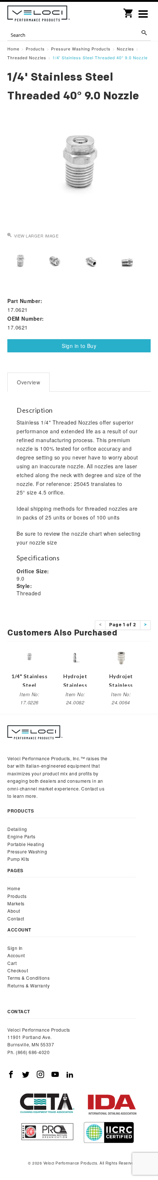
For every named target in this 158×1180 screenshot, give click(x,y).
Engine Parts (21, 836)
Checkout (17, 970)
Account (16, 955)
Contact (15, 918)
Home (13, 888)
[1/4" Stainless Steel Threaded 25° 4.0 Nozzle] (29, 656)
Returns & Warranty (28, 985)
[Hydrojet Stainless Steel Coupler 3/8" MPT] (121, 656)
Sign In (15, 948)
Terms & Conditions (28, 978)
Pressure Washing (27, 851)
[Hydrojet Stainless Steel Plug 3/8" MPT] (75, 656)
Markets (16, 903)
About (13, 911)
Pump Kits (18, 859)
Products (16, 896)
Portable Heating (25, 844)
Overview (28, 382)
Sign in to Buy (79, 345)
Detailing (17, 829)
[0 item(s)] (128, 10)
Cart (12, 963)
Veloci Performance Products (38, 15)
